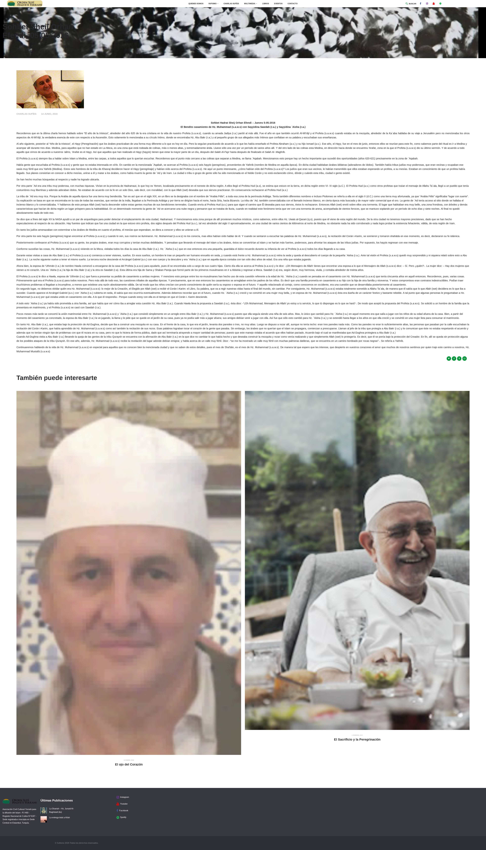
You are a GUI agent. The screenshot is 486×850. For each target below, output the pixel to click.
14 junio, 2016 (49, 114)
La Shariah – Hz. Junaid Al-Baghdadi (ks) (61, 810)
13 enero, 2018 (129, 760)
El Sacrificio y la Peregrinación (357, 739)
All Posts (137, 30)
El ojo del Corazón (129, 764)
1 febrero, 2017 (357, 735)
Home (126, 30)
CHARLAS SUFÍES (26, 114)
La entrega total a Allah (59, 817)
